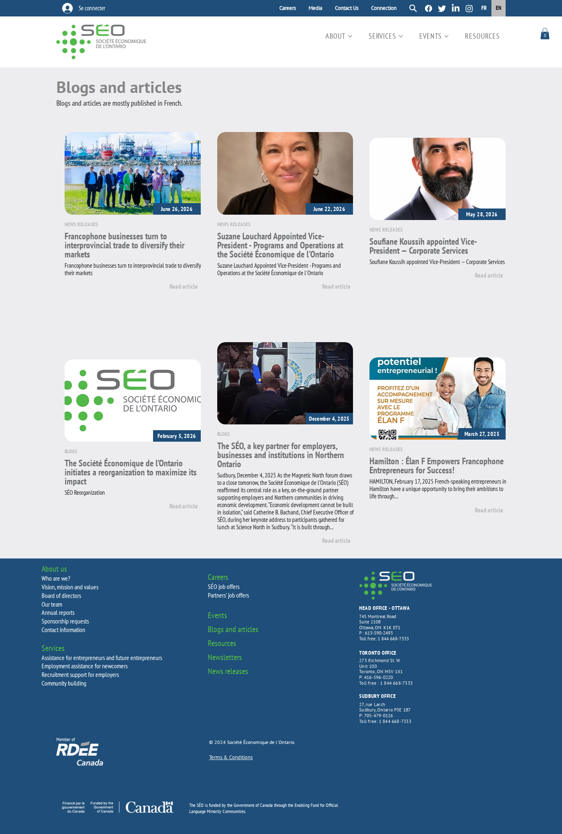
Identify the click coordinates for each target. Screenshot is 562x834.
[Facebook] (428, 8)
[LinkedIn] (455, 8)
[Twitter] (442, 8)
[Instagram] (469, 8)
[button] (545, 33)
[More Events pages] (446, 36)
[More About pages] (350, 36)
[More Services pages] (401, 36)
